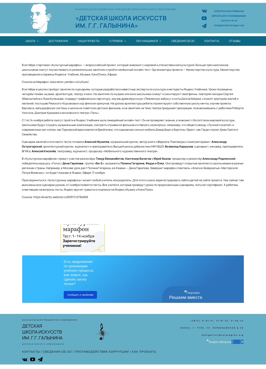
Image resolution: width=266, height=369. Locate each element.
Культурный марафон (66, 65)
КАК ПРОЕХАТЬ (144, 352)
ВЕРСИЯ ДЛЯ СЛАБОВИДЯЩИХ (229, 15)
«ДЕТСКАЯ (92, 18)
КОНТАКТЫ (31, 352)
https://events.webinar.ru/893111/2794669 (60, 197)
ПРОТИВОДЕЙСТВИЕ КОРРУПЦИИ (102, 352)
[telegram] (204, 25)
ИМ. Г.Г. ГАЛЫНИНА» (106, 25)
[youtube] (204, 18)
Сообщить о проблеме (80, 294)
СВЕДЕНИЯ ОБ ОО (57, 352)
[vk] (204, 10)
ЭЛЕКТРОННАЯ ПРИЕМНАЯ (229, 11)
